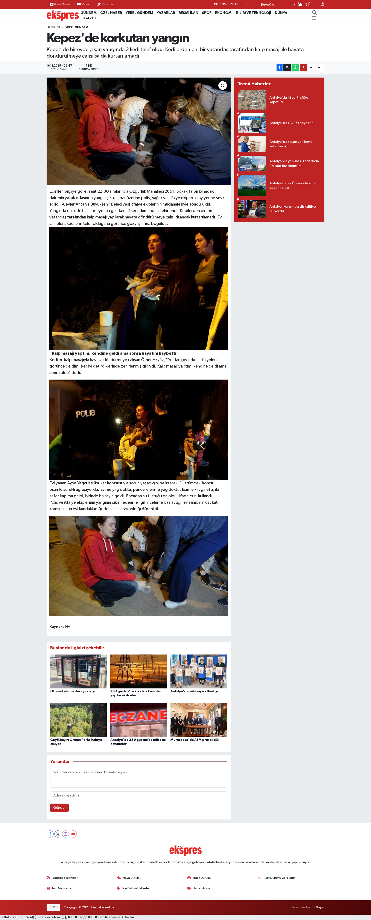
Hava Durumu (132, 877)
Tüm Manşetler (62, 888)
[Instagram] (65, 834)
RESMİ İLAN (188, 13)
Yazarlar (107, 4)
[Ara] (314, 13)
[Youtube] (73, 834)
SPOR (206, 13)
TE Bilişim (318, 907)
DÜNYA (281, 13)
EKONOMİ (224, 13)
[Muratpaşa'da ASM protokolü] (198, 720)
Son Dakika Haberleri (136, 888)
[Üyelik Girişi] (321, 4)
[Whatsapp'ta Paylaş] (295, 67)
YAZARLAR (166, 13)
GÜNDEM (89, 13)
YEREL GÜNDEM (139, 13)
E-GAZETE (90, 18)
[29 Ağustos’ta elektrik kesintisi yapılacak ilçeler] (138, 671)
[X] (57, 834)
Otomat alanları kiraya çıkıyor (74, 691)
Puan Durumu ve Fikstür (279, 877)
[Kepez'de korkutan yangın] (139, 131)
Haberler (53, 27)
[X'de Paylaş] (287, 67)
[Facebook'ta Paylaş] (280, 67)
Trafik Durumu (201, 877)
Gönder (59, 808)
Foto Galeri (62, 4)
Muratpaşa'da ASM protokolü (194, 739)
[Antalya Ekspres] (63, 15)
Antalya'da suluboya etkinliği (194, 691)
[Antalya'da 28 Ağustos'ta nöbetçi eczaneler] (138, 720)
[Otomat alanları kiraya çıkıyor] (78, 671)
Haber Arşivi (201, 888)
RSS (55, 907)
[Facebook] (50, 834)
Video (86, 4)
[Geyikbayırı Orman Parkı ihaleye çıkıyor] (78, 720)
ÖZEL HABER (111, 13)
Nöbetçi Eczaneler (65, 877)
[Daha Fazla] (303, 67)
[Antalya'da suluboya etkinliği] (198, 671)
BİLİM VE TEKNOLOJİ (253, 13)
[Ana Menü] (314, 18)
